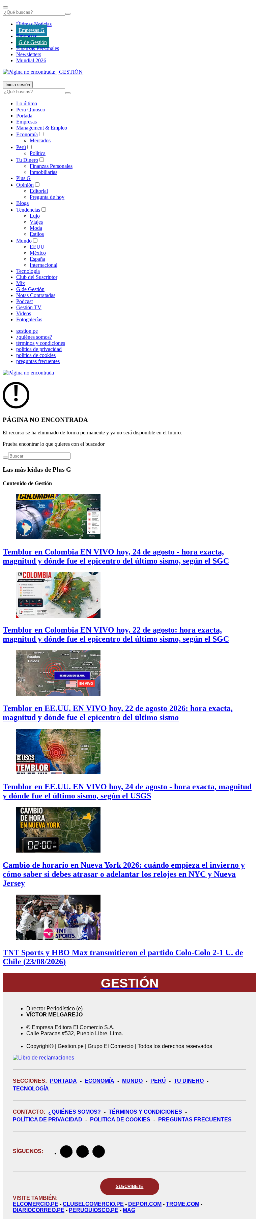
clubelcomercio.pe (93, 1204)
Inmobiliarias (43, 172)
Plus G (23, 178)
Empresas (26, 36)
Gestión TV (28, 307)
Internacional (43, 265)
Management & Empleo (41, 128)
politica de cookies (36, 355)
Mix (20, 283)
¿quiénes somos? (34, 337)
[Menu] (5, 7)
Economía (27, 134)
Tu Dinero (27, 160)
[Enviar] (67, 14)
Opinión (25, 185)
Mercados (40, 140)
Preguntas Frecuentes (195, 1119)
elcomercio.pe (35, 1204)
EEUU (37, 247)
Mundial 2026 (31, 60)
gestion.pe (27, 331)
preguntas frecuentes (38, 361)
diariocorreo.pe (38, 1210)
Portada (24, 115)
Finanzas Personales (37, 48)
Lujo (35, 216)
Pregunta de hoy (47, 197)
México (38, 253)
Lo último (26, 103)
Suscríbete (130, 1186)
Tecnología (28, 271)
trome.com (182, 1204)
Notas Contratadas (35, 295)
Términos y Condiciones (145, 1112)
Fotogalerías (29, 319)
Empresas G (32, 30)
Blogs (22, 203)
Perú (21, 147)
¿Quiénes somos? (74, 1112)
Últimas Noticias (34, 24)
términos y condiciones (40, 343)
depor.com (145, 1204)
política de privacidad (39, 349)
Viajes (36, 222)
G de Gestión (33, 42)
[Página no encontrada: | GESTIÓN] (43, 72)
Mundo (24, 241)
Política (38, 153)
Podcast (24, 301)
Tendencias (28, 210)
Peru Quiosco (30, 109)
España (37, 259)
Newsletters (28, 54)
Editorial (39, 191)
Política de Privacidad (47, 1119)
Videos (23, 313)
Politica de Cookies (120, 1119)
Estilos (37, 234)
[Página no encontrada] (28, 372)
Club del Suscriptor (36, 277)
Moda (36, 228)
